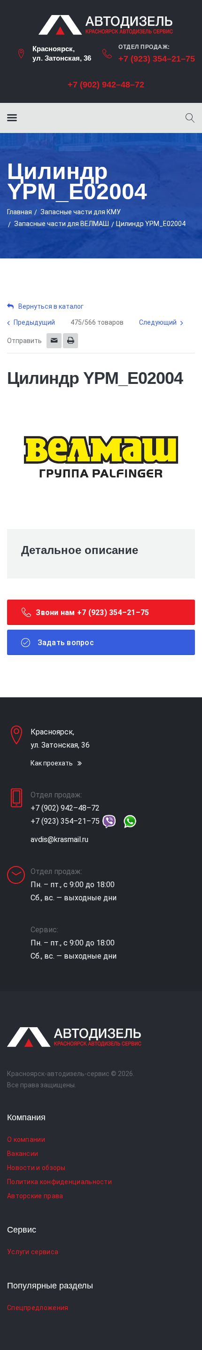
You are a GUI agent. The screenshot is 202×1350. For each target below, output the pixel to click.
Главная (19, 212)
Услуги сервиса (32, 1252)
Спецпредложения (38, 1307)
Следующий (158, 322)
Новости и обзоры (36, 1167)
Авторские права (35, 1196)
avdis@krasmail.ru (59, 839)
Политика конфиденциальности (59, 1182)
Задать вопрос (64, 642)
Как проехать (52, 763)
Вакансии (22, 1153)
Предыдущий (34, 322)
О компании (26, 1139)
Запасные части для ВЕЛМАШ (61, 223)
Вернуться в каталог (51, 306)
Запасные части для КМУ (80, 212)
